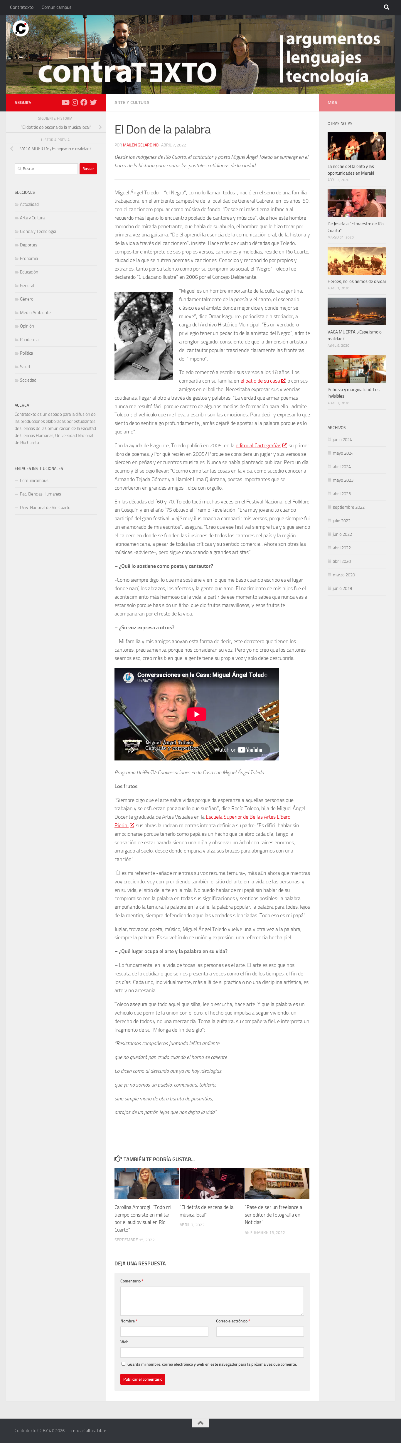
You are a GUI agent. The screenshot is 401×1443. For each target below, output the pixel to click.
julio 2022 (342, 520)
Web (124, 1341)
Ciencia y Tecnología (38, 231)
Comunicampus (56, 7)
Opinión (27, 326)
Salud (25, 366)
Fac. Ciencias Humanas (40, 494)
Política (26, 353)
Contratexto (21, 7)
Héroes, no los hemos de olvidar (357, 281)
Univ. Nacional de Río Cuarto (45, 507)
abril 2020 (342, 561)
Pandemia (29, 339)
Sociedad (28, 380)
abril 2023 (342, 493)
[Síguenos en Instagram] (74, 102)
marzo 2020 (344, 575)
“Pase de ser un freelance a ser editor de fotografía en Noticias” (273, 1214)
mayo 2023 (343, 480)
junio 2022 (342, 534)
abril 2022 (342, 547)
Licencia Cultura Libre (87, 1430)
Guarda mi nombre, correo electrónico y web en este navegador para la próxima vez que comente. (212, 1364)
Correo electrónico (233, 1321)
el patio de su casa (260, 381)
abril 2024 (342, 466)
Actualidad (29, 204)
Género (26, 299)
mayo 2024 (343, 453)
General (27, 285)
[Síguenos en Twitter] (93, 102)
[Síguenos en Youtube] (65, 102)
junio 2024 (342, 439)
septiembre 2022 (349, 507)
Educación (29, 272)
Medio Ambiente (35, 312)
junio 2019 (342, 588)
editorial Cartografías (258, 445)
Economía (29, 258)
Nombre (128, 1321)
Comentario (131, 1281)
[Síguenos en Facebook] (83, 102)
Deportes (28, 245)
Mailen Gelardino (141, 145)
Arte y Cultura (131, 102)
